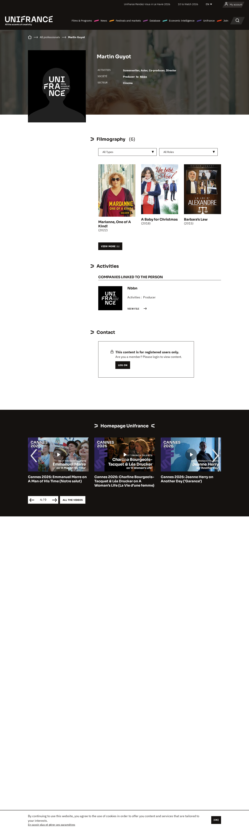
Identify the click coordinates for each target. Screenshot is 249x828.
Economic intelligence (181, 20)
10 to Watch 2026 (188, 4)
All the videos (73, 499)
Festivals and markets (128, 20)
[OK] (216, 819)
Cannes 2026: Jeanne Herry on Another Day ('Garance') (128, 479)
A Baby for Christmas (159, 219)
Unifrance (209, 20)
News (104, 20)
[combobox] (127, 152)
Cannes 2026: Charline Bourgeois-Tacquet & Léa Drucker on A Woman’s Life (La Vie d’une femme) (66, 481)
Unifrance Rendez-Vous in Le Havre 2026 (147, 4)
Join (225, 20)
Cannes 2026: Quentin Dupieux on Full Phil (198, 479)
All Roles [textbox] (168, 152)
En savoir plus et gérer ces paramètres (51, 824)
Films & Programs (82, 20)
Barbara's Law (196, 219)
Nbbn (143, 76)
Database (155, 20)
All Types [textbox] (107, 152)
